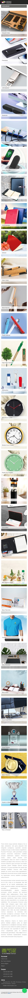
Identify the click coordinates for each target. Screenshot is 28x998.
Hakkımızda (4, 959)
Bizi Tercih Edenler (6, 961)
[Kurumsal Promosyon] (6, 2)
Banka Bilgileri (4, 963)
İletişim (3, 966)
